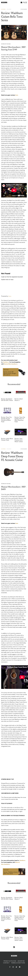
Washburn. (6, 362)
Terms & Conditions (18, 963)
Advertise (21, 961)
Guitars (3, 9)
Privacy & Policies (10, 961)
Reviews (9, 9)
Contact (6, 963)
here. (16, 95)
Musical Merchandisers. (11, 364)
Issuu (9, 296)
